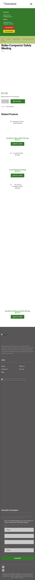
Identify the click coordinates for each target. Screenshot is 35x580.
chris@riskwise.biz (7, 16)
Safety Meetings (10, 106)
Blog (2, 372)
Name (6, 526)
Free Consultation (9, 31)
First (5, 539)
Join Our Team (9, 27)
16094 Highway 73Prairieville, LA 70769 (8, 23)
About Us (22, 366)
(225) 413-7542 (6, 15)
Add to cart (17, 101)
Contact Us (4, 369)
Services (21, 369)
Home (2, 39)
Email (6, 547)
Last (5, 545)
